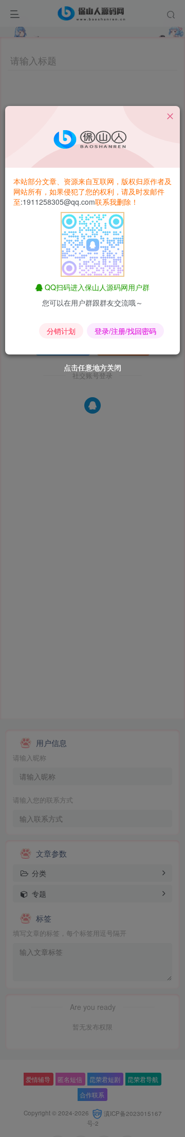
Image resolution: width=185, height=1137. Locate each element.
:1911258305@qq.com (58, 202)
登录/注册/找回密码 (125, 331)
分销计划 (61, 331)
